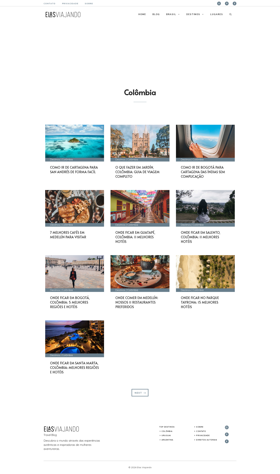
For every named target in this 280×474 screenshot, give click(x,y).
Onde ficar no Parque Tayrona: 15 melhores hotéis (200, 302)
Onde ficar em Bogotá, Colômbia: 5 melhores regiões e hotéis (70, 302)
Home (142, 14)
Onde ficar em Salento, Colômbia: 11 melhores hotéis (200, 237)
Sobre (199, 427)
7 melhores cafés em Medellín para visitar (68, 234)
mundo (63, 440)
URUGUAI (166, 435)
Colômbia (67, 159)
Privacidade (203, 435)
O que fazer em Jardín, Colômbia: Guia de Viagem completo (137, 172)
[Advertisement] (140, 46)
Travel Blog (50, 435)
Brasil (171, 14)
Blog (156, 14)
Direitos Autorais (206, 440)
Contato (50, 3)
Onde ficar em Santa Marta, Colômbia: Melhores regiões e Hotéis (74, 367)
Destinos (193, 14)
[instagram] (219, 3)
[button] (230, 14)
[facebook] (234, 3)
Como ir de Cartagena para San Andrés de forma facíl (74, 169)
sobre (89, 3)
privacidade (70, 3)
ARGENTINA (167, 440)
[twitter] (227, 3)
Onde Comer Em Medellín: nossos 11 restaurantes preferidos (136, 302)
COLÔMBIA (167, 431)
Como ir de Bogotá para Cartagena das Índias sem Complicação (203, 172)
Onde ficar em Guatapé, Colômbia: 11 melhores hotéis (135, 237)
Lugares (216, 14)
